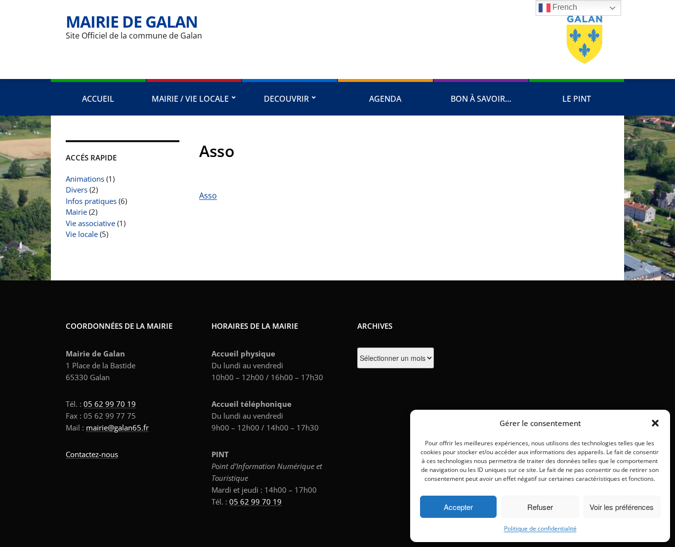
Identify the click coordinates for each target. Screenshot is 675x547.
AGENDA (385, 98)
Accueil (98, 98)
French (563, 7)
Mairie (76, 212)
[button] (655, 423)
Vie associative (90, 223)
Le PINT (576, 98)
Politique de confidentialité (540, 528)
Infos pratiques (91, 201)
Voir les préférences (622, 507)
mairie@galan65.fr (117, 427)
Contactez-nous (92, 454)
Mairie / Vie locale (190, 98)
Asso (208, 195)
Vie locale (82, 234)
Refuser (540, 507)
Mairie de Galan (132, 21)
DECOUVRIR (286, 98)
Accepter (458, 507)
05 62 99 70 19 (110, 404)
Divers (76, 190)
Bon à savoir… (481, 98)
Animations (85, 179)
